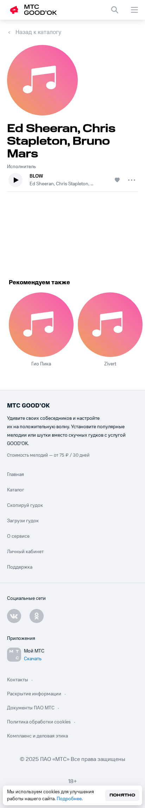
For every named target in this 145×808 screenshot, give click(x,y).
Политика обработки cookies (39, 722)
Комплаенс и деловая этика (37, 736)
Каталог (15, 490)
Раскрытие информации (34, 694)
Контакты (17, 680)
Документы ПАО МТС (31, 708)
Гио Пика (41, 364)
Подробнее (69, 799)
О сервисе (18, 536)
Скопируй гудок (25, 505)
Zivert (110, 364)
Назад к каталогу (38, 32)
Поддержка (19, 567)
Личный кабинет (25, 552)
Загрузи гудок (23, 521)
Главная (15, 474)
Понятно (122, 795)
